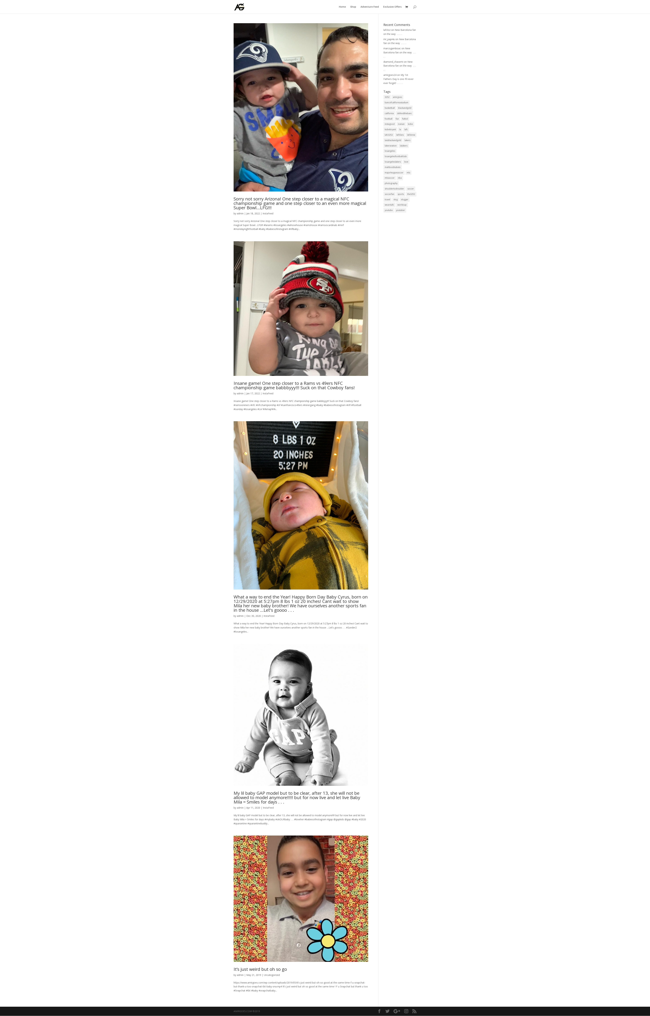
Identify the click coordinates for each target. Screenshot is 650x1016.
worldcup (402, 204)
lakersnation (391, 145)
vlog (396, 199)
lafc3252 (389, 134)
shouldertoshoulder (394, 188)
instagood (390, 124)
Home (342, 7)
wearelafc (389, 204)
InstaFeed (268, 213)
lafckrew (411, 134)
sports (401, 194)
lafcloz (387, 29)
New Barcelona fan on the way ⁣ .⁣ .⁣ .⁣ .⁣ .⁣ (399, 52)
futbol (405, 118)
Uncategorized (272, 975)
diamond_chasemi (393, 61)
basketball (390, 107)
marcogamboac (392, 48)
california (389, 113)
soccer (410, 188)
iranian (401, 124)
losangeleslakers (393, 161)
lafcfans (400, 134)
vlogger (404, 199)
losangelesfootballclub (396, 156)
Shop (353, 7)
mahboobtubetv (392, 167)
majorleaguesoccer (394, 172)
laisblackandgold (393, 140)
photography (391, 183)
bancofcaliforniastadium (396, 102)
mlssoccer (390, 177)
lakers (407, 140)
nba (400, 177)
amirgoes (397, 97)
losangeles (390, 150)
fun (397, 118)
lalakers (403, 145)
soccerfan (389, 194)
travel (387, 199)
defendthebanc (404, 113)
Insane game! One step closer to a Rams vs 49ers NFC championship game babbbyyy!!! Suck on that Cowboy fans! (294, 385)
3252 (387, 97)
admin (240, 213)
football (388, 118)
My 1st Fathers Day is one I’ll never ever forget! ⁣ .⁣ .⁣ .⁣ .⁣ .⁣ (398, 79)
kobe (410, 124)
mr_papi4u (389, 39)
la (400, 129)
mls (408, 172)
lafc (406, 129)
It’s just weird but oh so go (260, 969)
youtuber (400, 210)
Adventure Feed (370, 7)
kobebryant (390, 129)
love (406, 161)
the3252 (411, 194)
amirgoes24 (389, 75)
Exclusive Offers (392, 7)
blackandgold (404, 107)
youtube (389, 210)
